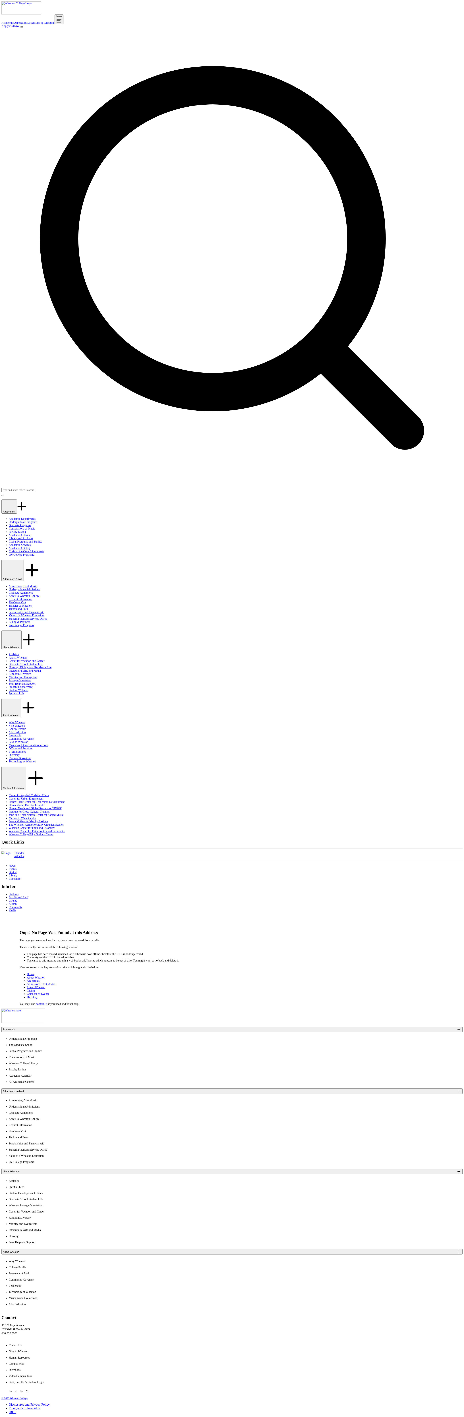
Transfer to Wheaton (20, 605)
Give (17, 26)
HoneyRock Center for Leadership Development (37, 801)
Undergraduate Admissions (24, 589)
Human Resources (19, 1357)
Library (13, 875)
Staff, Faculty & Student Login (26, 1382)
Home (30, 974)
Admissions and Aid (13, 1091)
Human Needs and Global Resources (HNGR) (35, 808)
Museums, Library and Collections (28, 745)
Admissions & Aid (24, 22)
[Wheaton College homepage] (21, 13)
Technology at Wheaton (22, 761)
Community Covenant (21, 738)
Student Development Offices (26, 1193)
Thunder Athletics (19, 854)
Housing (13, 1236)
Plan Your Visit (17, 602)
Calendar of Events (38, 993)
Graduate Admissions (21, 592)
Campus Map (16, 1363)
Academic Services (20, 544)
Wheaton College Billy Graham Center (31, 834)
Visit (11, 26)
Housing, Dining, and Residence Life (30, 667)
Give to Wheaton (18, 741)
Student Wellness (18, 690)
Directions (14, 1369)
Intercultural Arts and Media (25, 670)
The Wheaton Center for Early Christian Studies (36, 824)
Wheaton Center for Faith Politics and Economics (37, 831)
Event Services (17, 751)
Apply (5, 26)
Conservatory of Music (22, 528)
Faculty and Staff (18, 897)
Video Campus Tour (20, 1376)
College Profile (17, 728)
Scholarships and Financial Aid (26, 612)
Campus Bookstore (20, 758)
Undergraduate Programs (23, 522)
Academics (7, 22)
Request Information (20, 599)
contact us (41, 1003)
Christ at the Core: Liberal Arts (26, 551)
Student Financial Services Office (28, 618)
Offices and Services (20, 748)
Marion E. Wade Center (22, 818)
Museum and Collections (23, 1298)
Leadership (15, 735)
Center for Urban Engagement (26, 798)
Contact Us (15, 1345)
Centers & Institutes (14, 788)
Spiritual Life (16, 693)
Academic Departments (22, 518)
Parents (13, 900)
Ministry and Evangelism (23, 677)
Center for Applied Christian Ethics (29, 795)
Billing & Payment (19, 621)
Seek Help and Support (22, 683)
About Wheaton (11, 715)
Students (13, 894)
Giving (13, 872)
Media (12, 910)
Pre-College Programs (21, 554)
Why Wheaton (17, 722)
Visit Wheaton (17, 725)
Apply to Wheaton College (24, 595)
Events (12, 868)
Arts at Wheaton (18, 657)
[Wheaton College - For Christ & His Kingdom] (23, 1022)
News (12, 865)
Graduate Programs (20, 525)
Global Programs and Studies (25, 541)
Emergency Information (24, 1408)
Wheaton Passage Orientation (25, 1205)
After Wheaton (17, 732)
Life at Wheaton (44, 22)
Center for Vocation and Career (26, 660)
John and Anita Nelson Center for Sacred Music (36, 814)
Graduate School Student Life (26, 664)
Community (15, 907)
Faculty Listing (17, 531)
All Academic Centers (21, 1081)
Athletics (14, 654)
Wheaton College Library (23, 1063)
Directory (14, 754)
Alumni (13, 903)
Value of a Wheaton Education (26, 615)
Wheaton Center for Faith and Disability (32, 827)
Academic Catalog (19, 548)
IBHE (12, 1412)
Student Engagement (20, 686)
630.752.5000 (9, 1333)
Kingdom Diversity (20, 673)
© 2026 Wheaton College (14, 1398)
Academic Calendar (20, 535)
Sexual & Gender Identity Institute (28, 821)
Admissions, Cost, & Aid (23, 586)
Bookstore (14, 878)
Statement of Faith (19, 1273)
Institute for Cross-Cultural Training (29, 811)
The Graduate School (21, 1044)
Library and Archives (21, 538)
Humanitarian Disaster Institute (26, 805)
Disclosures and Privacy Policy (29, 1404)
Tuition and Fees (18, 608)
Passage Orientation (20, 680)
